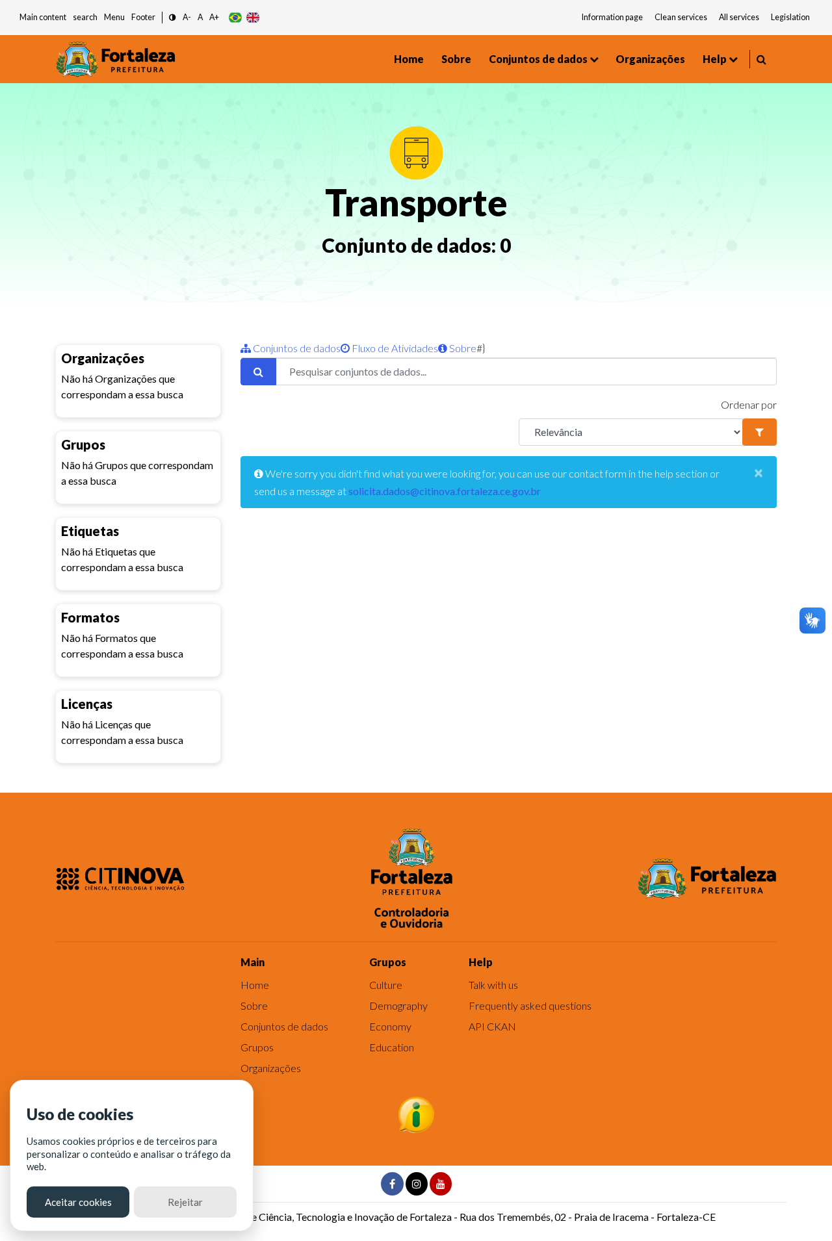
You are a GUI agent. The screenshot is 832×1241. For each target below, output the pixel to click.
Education (391, 1047)
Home (409, 59)
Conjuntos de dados (538, 59)
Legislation (790, 17)
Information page (612, 17)
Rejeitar (185, 1202)
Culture (385, 985)
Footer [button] (143, 17)
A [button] (200, 17)
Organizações (650, 59)
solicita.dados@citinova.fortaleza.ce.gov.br (444, 491)
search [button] (85, 17)
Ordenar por (749, 404)
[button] (172, 18)
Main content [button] (43, 17)
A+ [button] (214, 17)
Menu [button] (114, 17)
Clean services (681, 17)
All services (739, 17)
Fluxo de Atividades (394, 348)
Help (715, 59)
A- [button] (187, 17)
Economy (390, 1026)
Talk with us (493, 985)
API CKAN (492, 1026)
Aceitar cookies (78, 1202)
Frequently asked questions (530, 1005)
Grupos (257, 1047)
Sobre (456, 59)
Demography (398, 1005)
